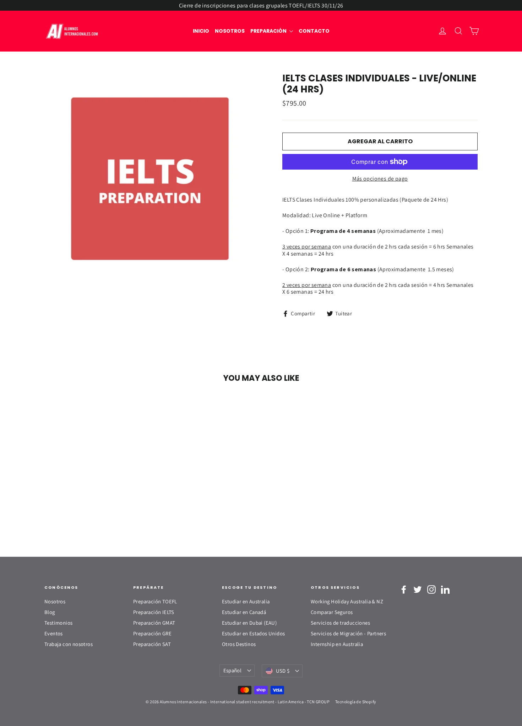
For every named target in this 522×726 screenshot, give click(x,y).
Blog (49, 612)
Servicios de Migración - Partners (348, 633)
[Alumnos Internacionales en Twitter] (417, 589)
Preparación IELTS (153, 612)
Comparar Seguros (332, 612)
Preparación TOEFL (155, 601)
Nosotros (54, 601)
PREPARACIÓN (269, 30)
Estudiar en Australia (246, 601)
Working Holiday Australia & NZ (347, 601)
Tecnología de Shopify (355, 701)
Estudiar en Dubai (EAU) (249, 622)
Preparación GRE (152, 633)
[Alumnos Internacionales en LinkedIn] (445, 589)
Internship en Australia (337, 644)
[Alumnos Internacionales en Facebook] (403, 589)
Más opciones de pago (380, 178)
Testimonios (58, 622)
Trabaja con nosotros (68, 644)
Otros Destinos (239, 644)
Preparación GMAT (154, 622)
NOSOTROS (230, 30)
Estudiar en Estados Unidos (253, 633)
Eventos (53, 633)
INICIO (201, 30)
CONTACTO (314, 30)
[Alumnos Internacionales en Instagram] (431, 589)
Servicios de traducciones (340, 622)
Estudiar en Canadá (244, 612)
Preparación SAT (152, 644)
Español (232, 670)
